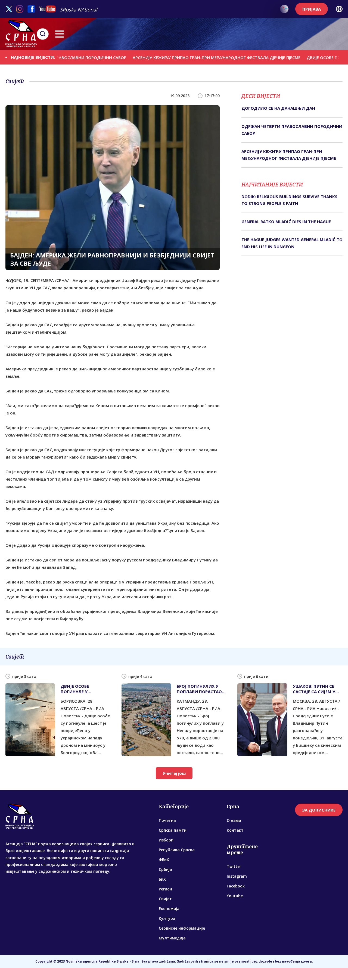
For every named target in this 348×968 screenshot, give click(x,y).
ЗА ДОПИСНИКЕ (318, 810)
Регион (165, 889)
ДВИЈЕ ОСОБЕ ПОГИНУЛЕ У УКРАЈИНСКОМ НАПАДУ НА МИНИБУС (85, 688)
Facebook (236, 886)
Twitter (234, 866)
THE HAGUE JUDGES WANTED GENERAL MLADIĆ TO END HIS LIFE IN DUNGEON (292, 243)
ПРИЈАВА (311, 9)
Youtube (235, 895)
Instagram (237, 876)
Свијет (165, 898)
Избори (166, 840)
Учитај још (174, 773)
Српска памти (173, 830)
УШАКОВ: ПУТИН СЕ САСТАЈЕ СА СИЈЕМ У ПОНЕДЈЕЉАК (314, 688)
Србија (165, 869)
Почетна (167, 820)
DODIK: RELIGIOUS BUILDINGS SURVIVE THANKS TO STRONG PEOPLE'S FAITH (289, 200)
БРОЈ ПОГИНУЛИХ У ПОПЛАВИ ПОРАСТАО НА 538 (199, 688)
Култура (167, 918)
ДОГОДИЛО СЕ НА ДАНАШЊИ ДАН (278, 108)
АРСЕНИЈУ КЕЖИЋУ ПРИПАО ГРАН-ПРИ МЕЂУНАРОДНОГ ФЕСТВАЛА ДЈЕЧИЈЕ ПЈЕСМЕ (195, 57)
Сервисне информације (182, 928)
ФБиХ (164, 859)
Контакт (235, 830)
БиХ (162, 879)
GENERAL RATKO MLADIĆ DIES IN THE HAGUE (286, 221)
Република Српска (177, 849)
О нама (234, 820)
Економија (169, 908)
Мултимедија (172, 938)
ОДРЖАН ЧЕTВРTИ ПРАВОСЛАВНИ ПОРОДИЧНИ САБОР (291, 130)
